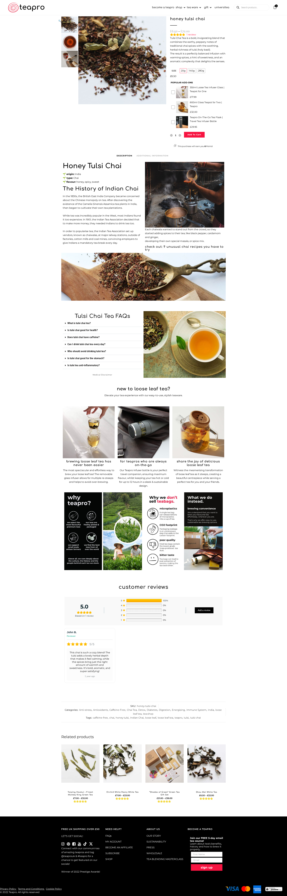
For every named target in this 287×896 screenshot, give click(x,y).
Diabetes (152, 710)
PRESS (150, 847)
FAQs (108, 835)
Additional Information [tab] (152, 155)
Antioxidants (100, 710)
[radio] (183, 70)
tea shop (148, 713)
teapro (178, 717)
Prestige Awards (89, 871)
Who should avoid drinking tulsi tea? (86, 351)
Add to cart (194, 134)
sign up (207, 867)
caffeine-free (100, 717)
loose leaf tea (165, 717)
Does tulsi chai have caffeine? (83, 337)
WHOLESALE (154, 853)
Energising (178, 710)
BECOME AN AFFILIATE (119, 847)
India (211, 710)
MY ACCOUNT (113, 841)
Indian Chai (137, 717)
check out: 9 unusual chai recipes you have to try (184, 248)
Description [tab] (124, 155)
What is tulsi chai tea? (79, 323)
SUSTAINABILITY (156, 841)
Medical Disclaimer (102, 375)
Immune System (196, 710)
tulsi (186, 717)
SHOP (108, 859)
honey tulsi (122, 717)
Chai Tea (132, 710)
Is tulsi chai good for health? (82, 330)
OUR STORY (153, 835)
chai (111, 717)
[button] (110, 21)
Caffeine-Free (117, 710)
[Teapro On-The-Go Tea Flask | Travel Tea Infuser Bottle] (144, 432)
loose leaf (150, 717)
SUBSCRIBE (112, 853)
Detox (141, 710)
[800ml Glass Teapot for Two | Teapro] (198, 432)
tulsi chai (195, 717)
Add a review (204, 610)
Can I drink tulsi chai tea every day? (86, 344)
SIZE (174, 70)
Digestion (164, 710)
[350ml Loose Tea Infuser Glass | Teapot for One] (89, 432)
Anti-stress (85, 710)
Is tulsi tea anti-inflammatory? (83, 365)
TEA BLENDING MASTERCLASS (164, 859)
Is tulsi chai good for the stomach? (85, 358)
